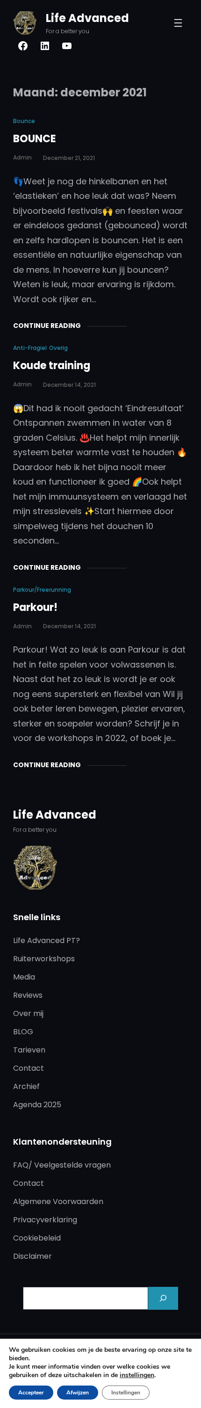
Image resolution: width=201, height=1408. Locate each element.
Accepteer (31, 1392)
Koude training (51, 365)
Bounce (24, 121)
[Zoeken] (163, 1298)
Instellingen (125, 1392)
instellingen (137, 1375)
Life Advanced (87, 18)
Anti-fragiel (30, 348)
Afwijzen (77, 1392)
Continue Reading (47, 325)
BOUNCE (34, 138)
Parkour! (35, 607)
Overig (58, 348)
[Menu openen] (178, 23)
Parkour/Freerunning (42, 590)
